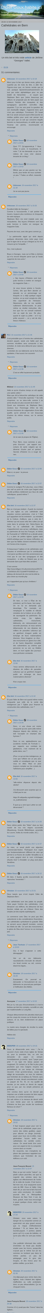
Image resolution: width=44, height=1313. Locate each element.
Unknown (11, 79)
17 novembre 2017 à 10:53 (26, 1001)
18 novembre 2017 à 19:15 (26, 1046)
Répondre (11, 131)
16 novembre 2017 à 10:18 (26, 79)
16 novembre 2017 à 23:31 (25, 891)
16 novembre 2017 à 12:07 (31, 483)
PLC (9, 335)
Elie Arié (10, 505)
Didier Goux (18, 140)
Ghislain (10, 891)
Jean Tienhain (19, 945)
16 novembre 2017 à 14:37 (31, 844)
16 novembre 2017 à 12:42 (25, 696)
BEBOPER (11, 1046)
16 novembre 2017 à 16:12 (31, 873)
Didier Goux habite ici (21, 7)
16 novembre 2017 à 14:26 (31, 822)
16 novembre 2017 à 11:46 (21, 335)
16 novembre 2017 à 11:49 (24, 387)
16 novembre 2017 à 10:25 (26, 206)
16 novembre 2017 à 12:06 (31, 469)
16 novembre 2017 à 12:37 (25, 505)
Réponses (14, 136)
